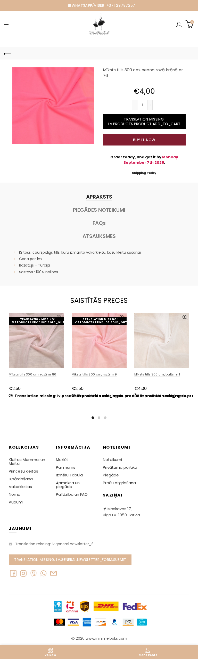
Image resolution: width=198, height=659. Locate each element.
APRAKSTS (99, 196)
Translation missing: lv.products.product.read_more (68, 395)
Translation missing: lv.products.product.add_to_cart (144, 121)
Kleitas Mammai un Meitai (27, 461)
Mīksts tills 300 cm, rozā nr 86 (32, 374)
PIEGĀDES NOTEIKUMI (99, 209)
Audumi (16, 502)
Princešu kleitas (23, 471)
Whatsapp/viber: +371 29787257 (103, 5)
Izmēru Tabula (69, 475)
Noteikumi (112, 459)
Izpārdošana (21, 479)
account (179, 24)
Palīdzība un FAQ (72, 494)
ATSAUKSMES (99, 236)
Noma (14, 494)
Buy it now (144, 139)
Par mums (65, 467)
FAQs (99, 223)
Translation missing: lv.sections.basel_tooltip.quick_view (184, 317)
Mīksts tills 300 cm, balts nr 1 (157, 374)
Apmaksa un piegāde (68, 484)
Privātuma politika (120, 467)
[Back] (7, 53)
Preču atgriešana (119, 482)
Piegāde (111, 475)
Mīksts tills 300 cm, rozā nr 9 (94, 374)
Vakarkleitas (20, 486)
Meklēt (62, 459)
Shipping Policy (144, 173)
